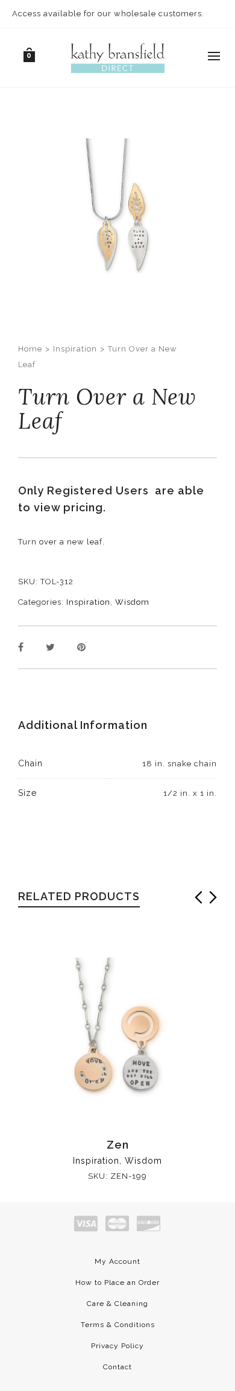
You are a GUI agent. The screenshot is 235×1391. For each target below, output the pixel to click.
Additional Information (83, 725)
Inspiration (75, 348)
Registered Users (101, 490)
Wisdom (132, 602)
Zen (118, 1144)
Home (30, 348)
